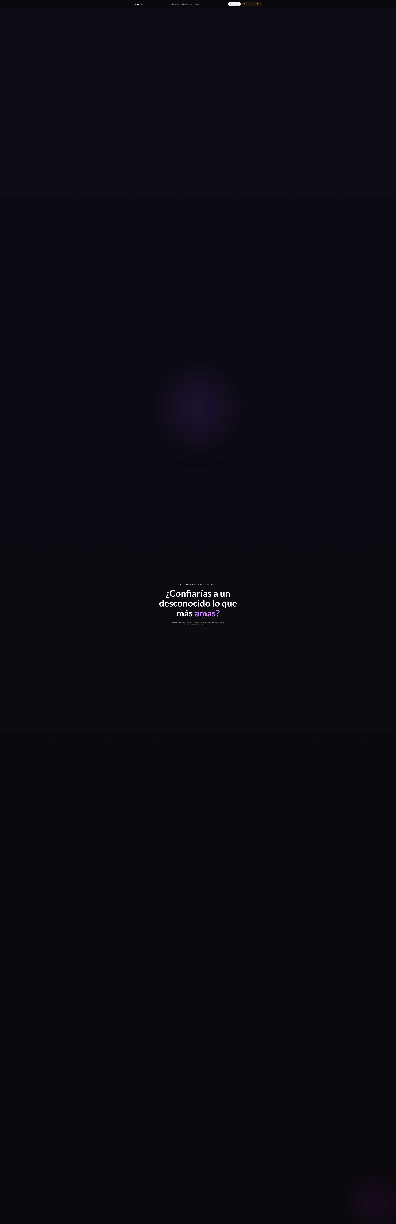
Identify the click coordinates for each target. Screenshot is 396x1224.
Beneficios (175, 4)
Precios (197, 4)
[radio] (232, 4)
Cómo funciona (187, 4)
